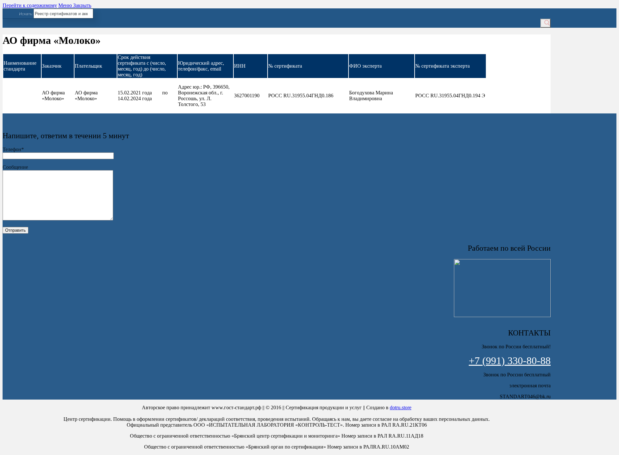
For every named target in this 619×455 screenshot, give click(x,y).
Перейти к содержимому (30, 5)
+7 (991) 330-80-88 (510, 360)
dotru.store (400, 407)
